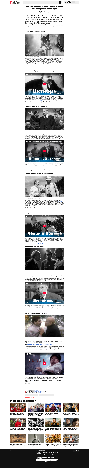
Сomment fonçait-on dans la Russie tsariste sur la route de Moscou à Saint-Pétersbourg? (70, 445)
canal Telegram (36, 390)
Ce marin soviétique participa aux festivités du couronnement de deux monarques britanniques (71, 414)
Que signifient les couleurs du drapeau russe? (51, 414)
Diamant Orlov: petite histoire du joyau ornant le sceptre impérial (17, 414)
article (32, 380)
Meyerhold (60, 201)
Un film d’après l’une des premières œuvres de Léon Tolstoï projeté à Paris (70, 429)
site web (39, 392)
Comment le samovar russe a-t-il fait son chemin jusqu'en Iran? (53, 445)
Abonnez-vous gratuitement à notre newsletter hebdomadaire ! (45, 455)
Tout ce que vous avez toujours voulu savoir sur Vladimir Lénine (39, 344)
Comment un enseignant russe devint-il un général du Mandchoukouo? (34, 445)
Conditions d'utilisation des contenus (14, 456)
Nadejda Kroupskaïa (54, 66)
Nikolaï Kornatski (42, 11)
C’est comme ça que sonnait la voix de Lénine (36, 243)
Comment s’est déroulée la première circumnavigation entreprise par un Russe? (53, 429)
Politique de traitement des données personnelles (14, 454)
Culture (48, 12)
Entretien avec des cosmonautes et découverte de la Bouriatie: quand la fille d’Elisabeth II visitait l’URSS (35, 414)
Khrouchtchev (27, 170)
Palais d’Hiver (40, 100)
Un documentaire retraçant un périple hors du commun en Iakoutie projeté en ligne (18, 445)
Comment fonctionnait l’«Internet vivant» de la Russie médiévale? (17, 429)
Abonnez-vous (40, 451)
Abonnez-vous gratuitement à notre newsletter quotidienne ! (45, 458)
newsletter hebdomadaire (38, 391)
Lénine (39, 58)
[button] (58, 1)
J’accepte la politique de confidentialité (42, 461)
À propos (11, 452)
